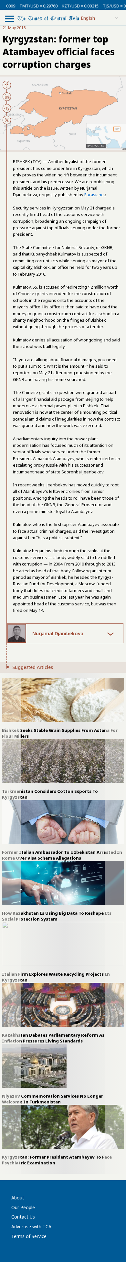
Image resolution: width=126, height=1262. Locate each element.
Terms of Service (29, 1236)
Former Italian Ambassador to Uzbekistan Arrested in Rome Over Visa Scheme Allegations (62, 855)
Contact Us (23, 1217)
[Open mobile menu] (9, 18)
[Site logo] (48, 18)
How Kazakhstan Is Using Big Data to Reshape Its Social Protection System (56, 916)
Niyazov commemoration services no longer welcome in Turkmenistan (52, 1099)
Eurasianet (94, 194)
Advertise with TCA (31, 1226)
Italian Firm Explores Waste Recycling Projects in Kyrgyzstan (56, 977)
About (17, 1198)
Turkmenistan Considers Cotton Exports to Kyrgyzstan (50, 794)
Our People (23, 1207)
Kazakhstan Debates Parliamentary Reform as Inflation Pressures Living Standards (53, 1038)
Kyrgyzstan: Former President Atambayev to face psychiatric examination (57, 1160)
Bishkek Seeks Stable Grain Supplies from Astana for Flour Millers (60, 733)
